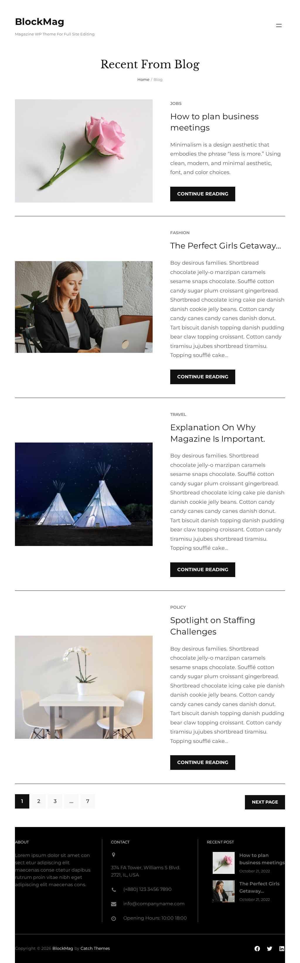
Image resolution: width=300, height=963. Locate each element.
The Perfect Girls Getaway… (225, 246)
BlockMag (39, 21)
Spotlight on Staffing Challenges (212, 626)
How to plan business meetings (214, 122)
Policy (178, 607)
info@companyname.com (154, 903)
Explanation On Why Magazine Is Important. (217, 433)
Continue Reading (202, 194)
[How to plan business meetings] (224, 864)
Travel (178, 414)
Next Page (265, 802)
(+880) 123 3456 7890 (147, 889)
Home (143, 79)
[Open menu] (279, 25)
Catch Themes (95, 948)
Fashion (180, 232)
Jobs (176, 103)
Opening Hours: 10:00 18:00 (155, 918)
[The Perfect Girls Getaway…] (224, 892)
